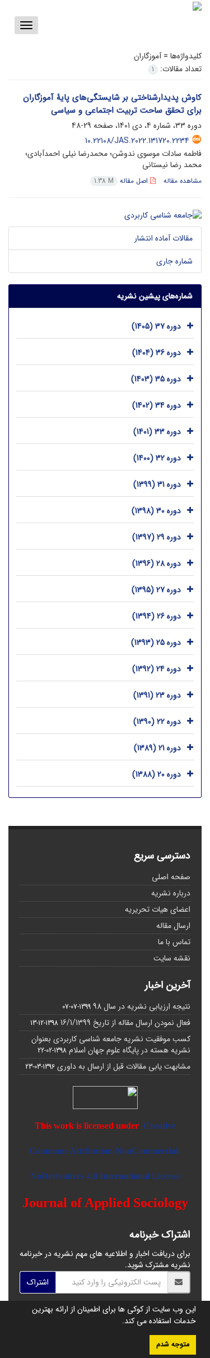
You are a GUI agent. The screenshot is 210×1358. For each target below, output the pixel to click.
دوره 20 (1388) (156, 774)
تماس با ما (174, 942)
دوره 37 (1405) (156, 326)
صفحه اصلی (171, 877)
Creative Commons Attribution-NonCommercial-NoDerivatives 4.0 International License (105, 1151)
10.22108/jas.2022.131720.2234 (137, 141)
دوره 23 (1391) (157, 695)
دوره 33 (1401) (157, 432)
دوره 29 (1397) (156, 537)
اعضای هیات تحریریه (157, 909)
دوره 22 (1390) (157, 721)
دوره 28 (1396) (156, 563)
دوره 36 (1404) (156, 353)
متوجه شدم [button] (172, 1344)
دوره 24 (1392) (156, 669)
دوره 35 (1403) (156, 379)
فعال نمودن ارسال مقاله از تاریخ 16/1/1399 (125, 1023)
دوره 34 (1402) (156, 405)
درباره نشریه (170, 893)
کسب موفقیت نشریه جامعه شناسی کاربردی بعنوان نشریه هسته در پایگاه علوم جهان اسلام (110, 1044)
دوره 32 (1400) (157, 458)
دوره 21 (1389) (157, 748)
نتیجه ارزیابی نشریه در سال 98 (141, 1006)
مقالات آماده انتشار (163, 238)
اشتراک (38, 1282)
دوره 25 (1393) (156, 642)
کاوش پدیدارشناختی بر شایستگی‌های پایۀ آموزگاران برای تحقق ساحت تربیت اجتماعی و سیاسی (112, 104)
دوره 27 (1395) (156, 590)
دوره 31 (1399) (157, 484)
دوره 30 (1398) (156, 511)
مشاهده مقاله (183, 180)
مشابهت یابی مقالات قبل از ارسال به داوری (123, 1066)
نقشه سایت (171, 958)
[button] (118, 1322)
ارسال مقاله (173, 926)
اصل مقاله (122, 180)
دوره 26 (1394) (156, 616)
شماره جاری (174, 261)
